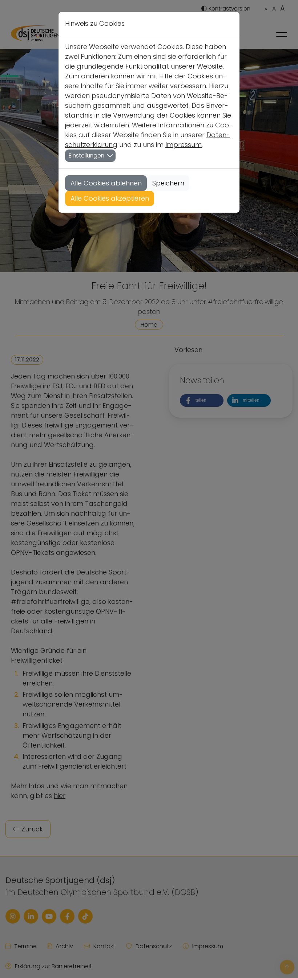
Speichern (168, 183)
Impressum (183, 144)
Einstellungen (86, 155)
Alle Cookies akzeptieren (110, 198)
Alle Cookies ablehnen (106, 183)
